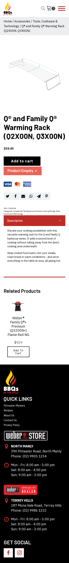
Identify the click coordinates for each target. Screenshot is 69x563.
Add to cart (22, 161)
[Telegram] (39, 196)
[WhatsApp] (31, 196)
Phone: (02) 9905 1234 (29, 456)
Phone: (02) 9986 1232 (29, 510)
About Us (9, 415)
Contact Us (10, 420)
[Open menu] (61, 8)
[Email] (23, 196)
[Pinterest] (46, 196)
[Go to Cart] (50, 8)
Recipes (8, 410)
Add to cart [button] (18, 352)
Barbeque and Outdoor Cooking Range (39, 211)
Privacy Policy (12, 425)
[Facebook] (15, 196)
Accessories (22, 21)
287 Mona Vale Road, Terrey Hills (36, 505)
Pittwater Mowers (14, 405)
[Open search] (43, 8)
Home (8, 21)
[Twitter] (7, 196)
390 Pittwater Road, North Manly (36, 451)
